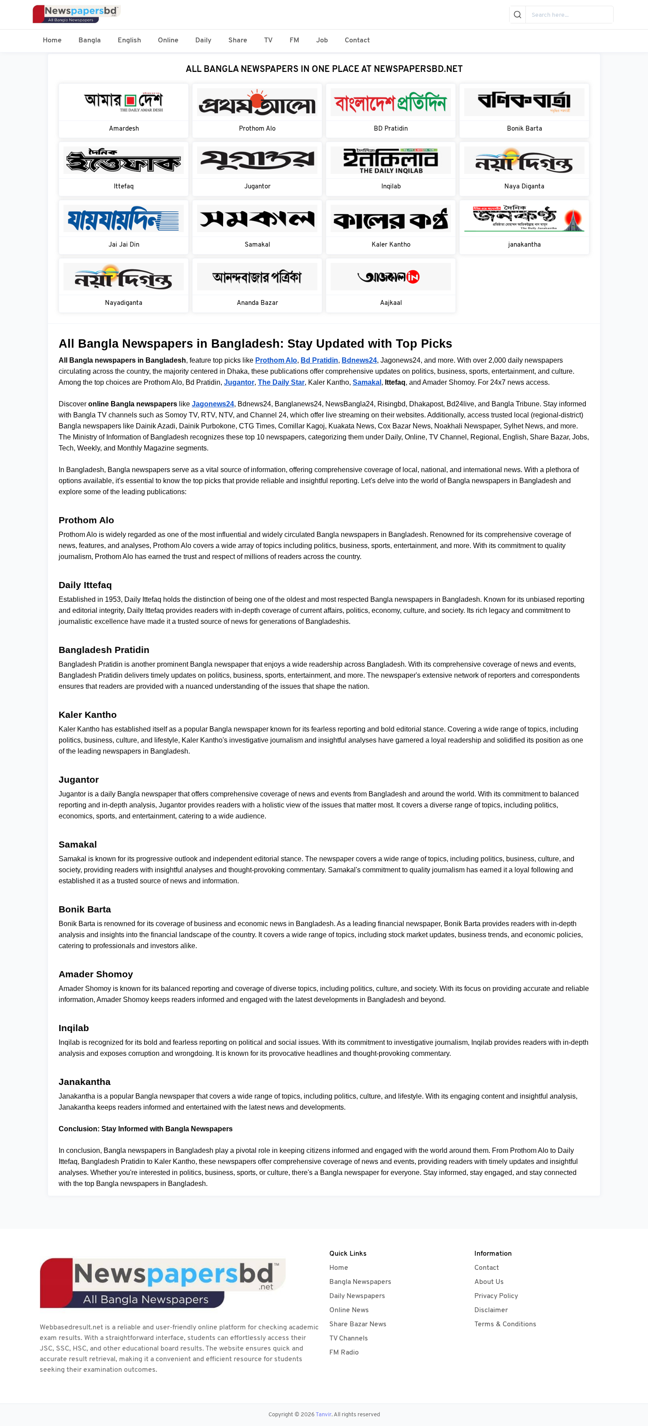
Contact (357, 40)
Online (168, 40)
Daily (203, 40)
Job (322, 40)
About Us (489, 1282)
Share (237, 40)
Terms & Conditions (505, 1324)
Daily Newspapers (357, 1296)
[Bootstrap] (176, 1284)
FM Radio (344, 1352)
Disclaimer (491, 1310)
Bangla (89, 40)
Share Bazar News (358, 1324)
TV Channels (348, 1338)
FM (294, 40)
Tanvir (323, 1415)
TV (268, 40)
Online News (349, 1310)
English (129, 40)
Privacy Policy (496, 1296)
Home (52, 40)
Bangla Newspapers (360, 1282)
